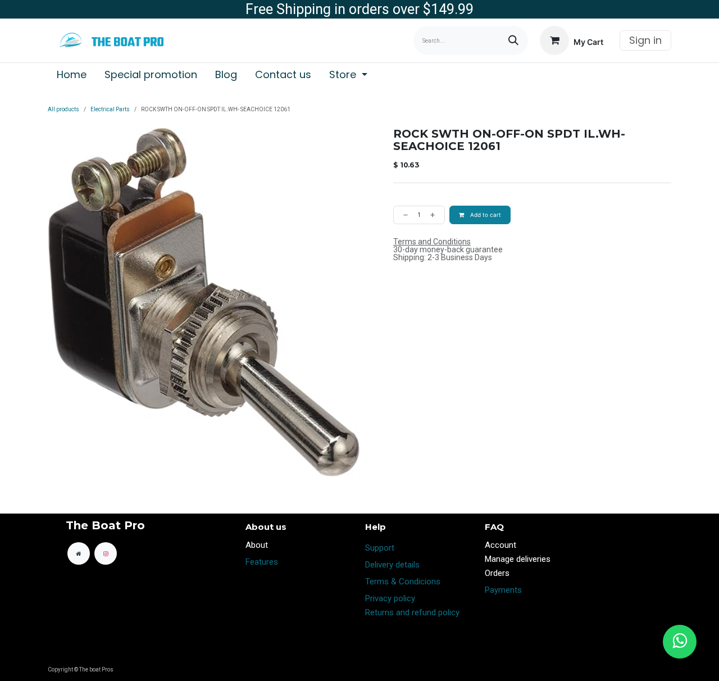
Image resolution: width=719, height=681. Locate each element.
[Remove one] (403, 215)
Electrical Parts (110, 109)
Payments (503, 590)
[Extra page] (78, 553)
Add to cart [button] (484, 214)
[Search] (513, 40)
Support (379, 548)
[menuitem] (71, 74)
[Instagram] (105, 553)
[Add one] (434, 215)
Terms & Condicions (402, 581)
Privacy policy (390, 598)
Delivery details (392, 565)
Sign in (645, 40)
